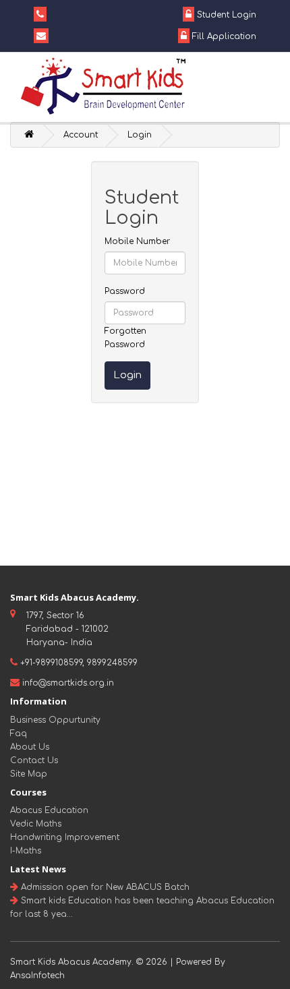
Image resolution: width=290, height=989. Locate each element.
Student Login (225, 15)
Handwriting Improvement (64, 837)
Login (139, 135)
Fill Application (223, 36)
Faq (18, 733)
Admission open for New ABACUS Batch (104, 887)
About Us (29, 747)
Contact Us (34, 760)
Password (125, 291)
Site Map (28, 774)
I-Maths (25, 851)
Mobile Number (137, 241)
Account (80, 135)
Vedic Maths (35, 824)
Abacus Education (49, 810)
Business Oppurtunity (55, 720)
